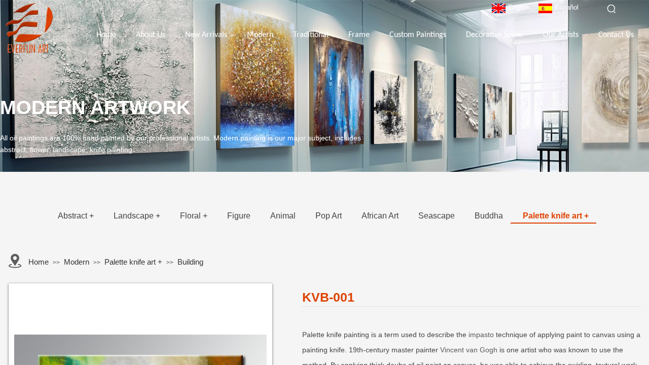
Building (190, 262)
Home (106, 35)
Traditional (311, 35)
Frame (359, 35)
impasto (481, 335)
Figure (238, 215)
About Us (150, 35)
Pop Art (328, 215)
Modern (260, 35)
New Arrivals (206, 35)
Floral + (193, 215)
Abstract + (76, 215)
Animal (283, 215)
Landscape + (137, 215)
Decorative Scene (494, 35)
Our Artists (561, 35)
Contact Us (616, 35)
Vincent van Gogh (468, 350)
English (519, 7)
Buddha (489, 215)
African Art (380, 215)
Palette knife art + (556, 215)
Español (567, 7)
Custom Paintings (417, 35)
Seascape (436, 215)
